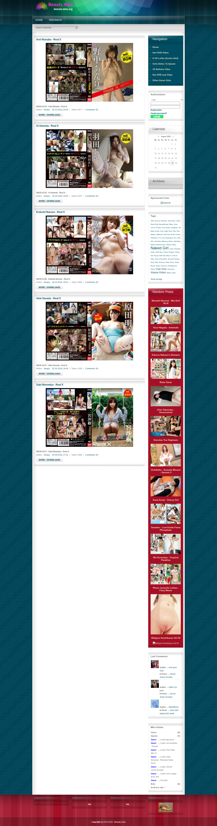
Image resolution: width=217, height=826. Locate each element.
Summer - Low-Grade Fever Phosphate (165, 528)
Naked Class (171, 244)
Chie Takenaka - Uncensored (165, 411)
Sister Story (170, 262)
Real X (168, 255)
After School (155, 221)
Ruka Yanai (166, 382)
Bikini (171, 224)
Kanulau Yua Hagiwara (166, 440)
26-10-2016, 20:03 (60, 110)
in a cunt (161, 238)
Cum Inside (166, 227)
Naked (153, 244)
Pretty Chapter (169, 252)
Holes (178, 234)
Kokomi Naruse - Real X (50, 212)
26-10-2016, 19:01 (60, 282)
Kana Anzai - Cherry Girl (166, 500)
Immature (154, 238)
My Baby (177, 241)
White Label (171, 273)
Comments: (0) (91, 110)
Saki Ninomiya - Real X (49, 384)
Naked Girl (159, 248)
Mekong (165, 241)
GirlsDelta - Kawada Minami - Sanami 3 (166, 471)
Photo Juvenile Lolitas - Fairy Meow (166, 589)
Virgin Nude (161, 269)
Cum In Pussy (156, 227)
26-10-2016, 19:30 (60, 196)
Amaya (47, 110)
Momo (171, 241)
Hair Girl (167, 234)
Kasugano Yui (171, 238)
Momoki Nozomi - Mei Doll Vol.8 (166, 301)
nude (171, 249)
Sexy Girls (154, 262)
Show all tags (156, 279)
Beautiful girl (163, 224)
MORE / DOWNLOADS (49, 115)
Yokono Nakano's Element (166, 355)
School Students (161, 259)
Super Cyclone (161, 266)
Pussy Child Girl (159, 255)
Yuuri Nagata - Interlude (166, 327)
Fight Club (168, 231)
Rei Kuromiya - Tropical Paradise (165, 558)
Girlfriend (159, 234)
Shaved (162, 262)
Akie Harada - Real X (48, 298)
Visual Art (170, 269)
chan (176, 224)
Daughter (174, 227)
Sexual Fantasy (173, 259)
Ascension (171, 221)
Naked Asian (161, 244)
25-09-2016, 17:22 (60, 455)
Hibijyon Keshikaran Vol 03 (165, 638)
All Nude (164, 221)
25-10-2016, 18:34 (60, 368)
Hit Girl (172, 234)
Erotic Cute (159, 231)
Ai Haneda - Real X (47, 125)
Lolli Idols (157, 241)
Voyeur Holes (158, 272)
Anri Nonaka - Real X (48, 39)
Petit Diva (159, 252)
